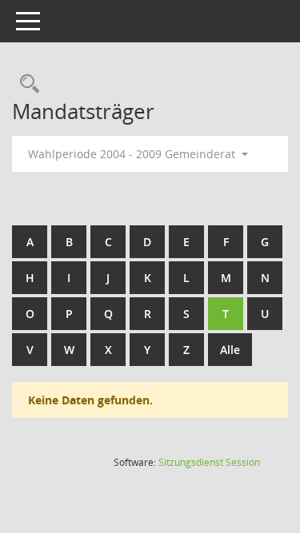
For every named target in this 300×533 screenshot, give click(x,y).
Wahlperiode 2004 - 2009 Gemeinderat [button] (133, 153)
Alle (230, 349)
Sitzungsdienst (209, 462)
